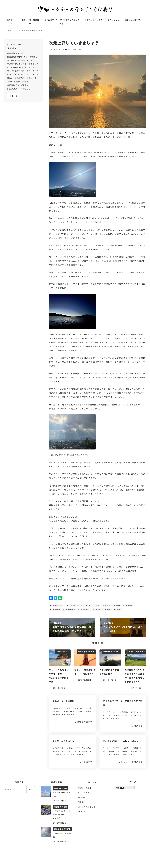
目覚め (98, 609)
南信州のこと (84, 797)
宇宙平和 (129, 605)
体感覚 (107, 605)
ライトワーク (93, 605)
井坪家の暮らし (85, 792)
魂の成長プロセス (86, 811)
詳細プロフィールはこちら (19, 89)
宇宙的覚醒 (70, 609)
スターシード (58, 605)
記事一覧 (14, 96)
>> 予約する (136, 726)
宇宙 (118, 605)
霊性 (118, 609)
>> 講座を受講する (82, 722)
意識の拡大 (85, 609)
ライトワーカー (75, 605)
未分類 (81, 802)
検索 (31, 789)
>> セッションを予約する (130, 762)
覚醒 (108, 609)
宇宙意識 (56, 609)
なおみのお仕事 (85, 788)
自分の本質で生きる (76, 49)
